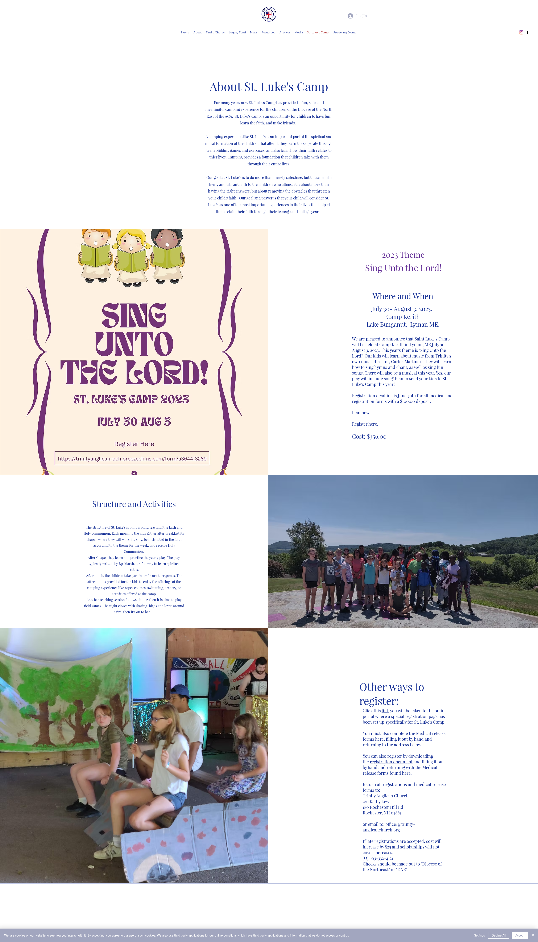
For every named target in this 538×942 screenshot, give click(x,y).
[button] (285, 32)
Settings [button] (479, 935)
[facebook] (527, 32)
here (372, 424)
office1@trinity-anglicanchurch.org (389, 826)
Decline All (499, 935)
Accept (519, 935)
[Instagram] (521, 32)
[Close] (532, 935)
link (385, 710)
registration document (391, 761)
